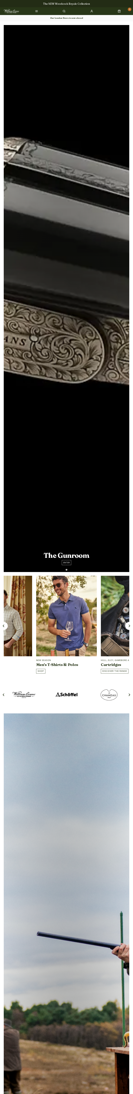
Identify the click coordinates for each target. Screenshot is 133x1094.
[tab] (66, 570)
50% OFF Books (66, 3)
